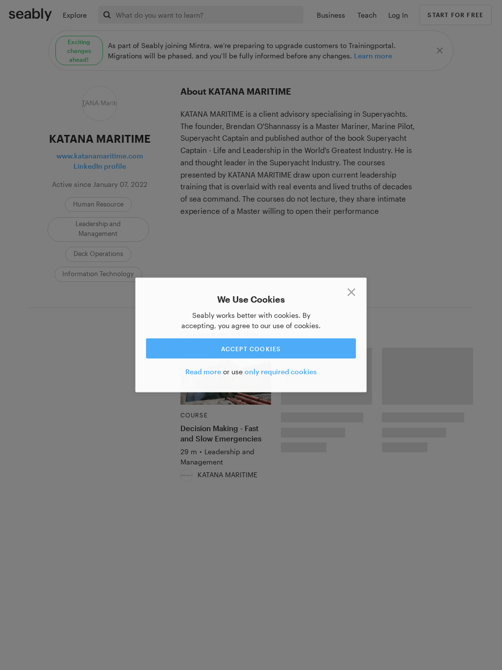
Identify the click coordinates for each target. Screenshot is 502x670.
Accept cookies (251, 348)
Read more (203, 371)
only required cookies (281, 371)
